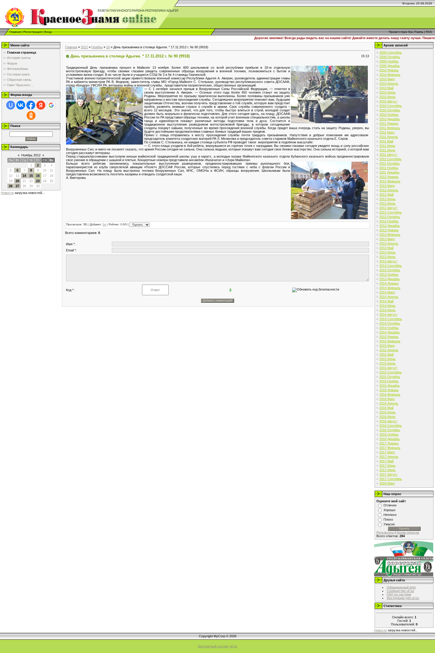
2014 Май (386, 301)
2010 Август (388, 101)
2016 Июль (387, 416)
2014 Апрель (388, 297)
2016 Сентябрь (390, 425)
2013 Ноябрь (389, 274)
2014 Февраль (389, 288)
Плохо (388, 519)
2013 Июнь (387, 252)
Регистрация (32, 31)
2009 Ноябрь (389, 61)
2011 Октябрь (389, 163)
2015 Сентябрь (390, 372)
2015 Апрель (388, 350)
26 (10, 186)
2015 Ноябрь (389, 381)
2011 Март (387, 132)
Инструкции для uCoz (403, 598)
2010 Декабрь (389, 119)
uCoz (233, 646)
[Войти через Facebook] (30, 105)
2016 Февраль (389, 394)
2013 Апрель (388, 243)
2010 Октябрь (389, 110)
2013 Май (386, 248)
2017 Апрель (388, 456)
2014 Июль (387, 310)
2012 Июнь (387, 199)
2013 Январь (389, 230)
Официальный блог (401, 587)
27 (17, 186)
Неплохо (390, 514)
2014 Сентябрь (390, 319)
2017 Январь (389, 443)
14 (24, 175)
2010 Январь (389, 70)
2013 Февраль (389, 234)
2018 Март (387, 483)
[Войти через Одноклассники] (31, 115)
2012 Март (387, 185)
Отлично (390, 505)
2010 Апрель (388, 83)
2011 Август (388, 154)
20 (17, 181)
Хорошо (389, 510)
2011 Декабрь (389, 172)
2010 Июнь (387, 92)
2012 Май (386, 194)
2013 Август (388, 261)
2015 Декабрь (389, 385)
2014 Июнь (387, 305)
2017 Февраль (389, 448)
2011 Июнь (387, 145)
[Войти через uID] (10, 105)
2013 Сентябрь (390, 265)
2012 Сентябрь (390, 212)
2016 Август (388, 421)
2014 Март (387, 292)
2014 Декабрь (389, 332)
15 (31, 175)
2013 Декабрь (389, 279)
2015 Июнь (387, 359)
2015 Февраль (389, 341)
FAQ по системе (399, 594)
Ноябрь (97, 47)
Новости (7, 193)
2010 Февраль (389, 74)
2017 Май (386, 461)
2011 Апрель (388, 137)
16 (38, 175)
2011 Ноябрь (388, 168)
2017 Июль (387, 470)
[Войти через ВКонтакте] (20, 105)
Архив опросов (408, 532)
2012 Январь (389, 177)
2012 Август (388, 208)
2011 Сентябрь (390, 159)
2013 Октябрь (389, 270)
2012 (84, 47)
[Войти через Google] (51, 105)
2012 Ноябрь (389, 221)
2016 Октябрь (389, 430)
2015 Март (387, 345)
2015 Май (386, 354)
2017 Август (388, 474)
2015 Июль (387, 363)
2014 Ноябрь (389, 328)
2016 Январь (389, 390)
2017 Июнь (387, 465)
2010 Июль (387, 97)
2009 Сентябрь (390, 52)
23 (38, 181)
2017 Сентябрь (390, 479)
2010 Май (386, 88)
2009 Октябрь (389, 57)
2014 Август (388, 314)
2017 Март (387, 452)
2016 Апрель (388, 403)
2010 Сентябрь (390, 106)
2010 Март (387, 79)
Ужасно (389, 524)
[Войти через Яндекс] (40, 105)
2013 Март (387, 239)
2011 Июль (387, 150)
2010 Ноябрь (389, 114)
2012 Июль (387, 203)
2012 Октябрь (389, 217)
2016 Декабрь (389, 439)
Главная (15, 31)
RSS (429, 31)
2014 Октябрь (389, 323)
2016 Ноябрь (389, 434)
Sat (104, 224)
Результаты (385, 532)
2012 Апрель (388, 190)
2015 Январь (389, 336)
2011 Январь (388, 123)
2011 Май (386, 141)
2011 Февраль (389, 128)
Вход (47, 31)
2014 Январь (389, 283)
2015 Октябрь (389, 376)
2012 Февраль (389, 181)
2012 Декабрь (389, 225)
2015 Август (388, 368)
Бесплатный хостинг (213, 646)
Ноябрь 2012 (31, 155)
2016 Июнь (387, 412)
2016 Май (386, 408)
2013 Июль (387, 257)
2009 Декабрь (389, 66)
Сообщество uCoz (400, 591)
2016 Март (387, 399)
